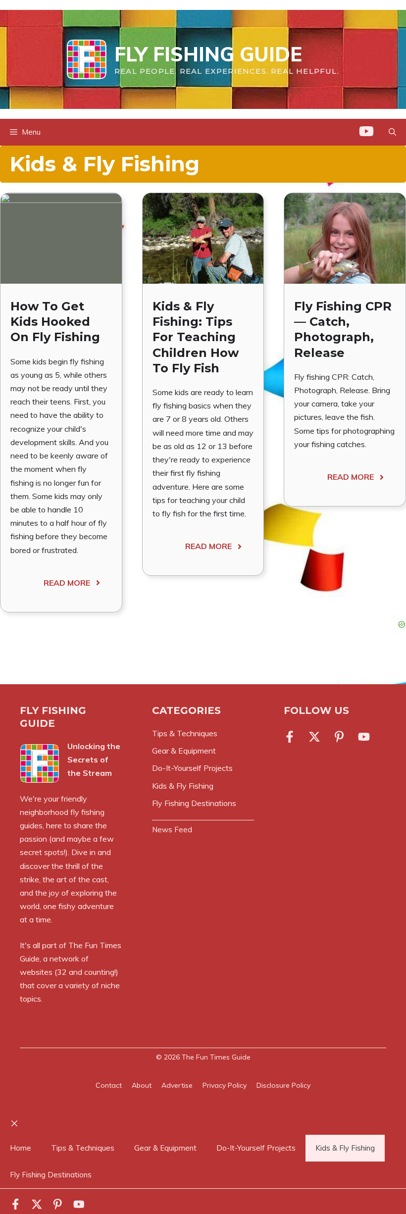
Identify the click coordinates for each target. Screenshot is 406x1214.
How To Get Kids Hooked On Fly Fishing (55, 321)
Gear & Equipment (165, 1148)
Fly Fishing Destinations (51, 1174)
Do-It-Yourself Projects (256, 1148)
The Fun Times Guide (216, 1057)
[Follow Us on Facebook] (292, 737)
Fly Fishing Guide (208, 54)
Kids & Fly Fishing (345, 1148)
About (142, 1085)
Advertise (177, 1085)
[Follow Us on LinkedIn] (339, 737)
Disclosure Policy (283, 1085)
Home (20, 1148)
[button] (392, 132)
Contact (109, 1085)
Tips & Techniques (82, 1148)
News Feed (172, 829)
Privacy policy (225, 1085)
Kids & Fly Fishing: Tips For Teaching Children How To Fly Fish (195, 337)
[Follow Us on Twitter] (314, 737)
